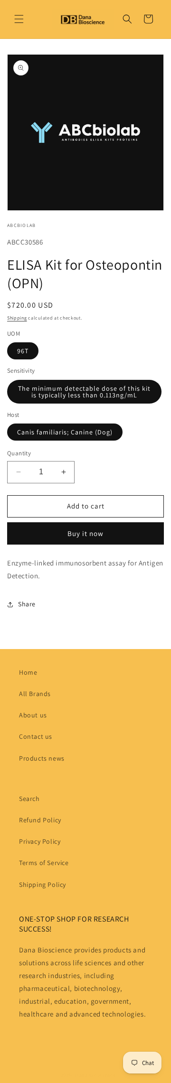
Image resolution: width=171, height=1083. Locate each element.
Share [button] (27, 604)
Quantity (19, 453)
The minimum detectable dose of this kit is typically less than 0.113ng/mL (84, 391)
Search (29, 798)
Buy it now (85, 533)
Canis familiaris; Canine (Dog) (65, 432)
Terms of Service (44, 862)
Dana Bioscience (95, 1075)
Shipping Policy (42, 884)
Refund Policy (40, 820)
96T (22, 351)
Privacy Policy (39, 841)
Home (28, 672)
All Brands (35, 693)
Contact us (35, 736)
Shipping (17, 318)
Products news (42, 758)
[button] (19, 19)
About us (33, 715)
